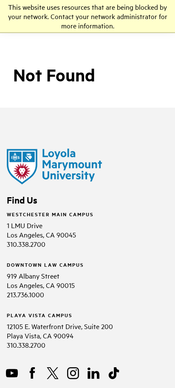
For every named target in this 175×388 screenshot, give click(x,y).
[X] (52, 373)
